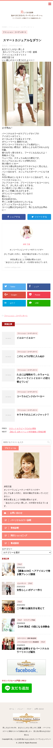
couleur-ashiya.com (13, 267)
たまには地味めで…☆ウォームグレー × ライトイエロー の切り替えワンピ (33, 378)
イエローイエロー (26, 338)
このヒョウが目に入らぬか (31, 356)
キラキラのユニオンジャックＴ (33, 414)
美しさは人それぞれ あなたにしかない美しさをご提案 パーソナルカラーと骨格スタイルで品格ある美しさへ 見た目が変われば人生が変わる (26, 731)
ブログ (29, 709)
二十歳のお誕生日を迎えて (31, 608)
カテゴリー (7, 549)
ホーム (11, 709)
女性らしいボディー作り (29, 590)
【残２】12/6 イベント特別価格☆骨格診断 (27, 432)
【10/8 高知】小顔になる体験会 (33, 626)
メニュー (20, 709)
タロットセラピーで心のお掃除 (22, 428)
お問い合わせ (39, 709)
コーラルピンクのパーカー (31, 396)
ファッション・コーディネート (16, 316)
